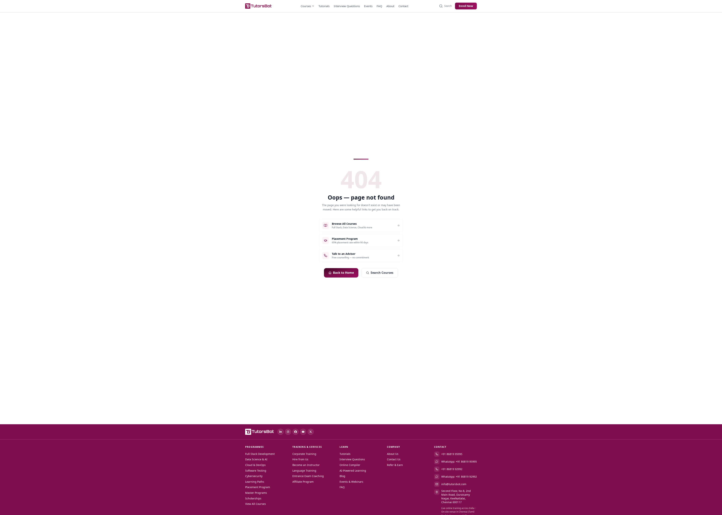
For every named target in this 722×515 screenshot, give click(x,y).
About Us (392, 454)
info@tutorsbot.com (453, 484)
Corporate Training (304, 454)
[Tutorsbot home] (258, 5)
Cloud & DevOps (255, 465)
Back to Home (343, 273)
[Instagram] (288, 432)
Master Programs (256, 493)
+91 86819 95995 (451, 454)
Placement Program (257, 487)
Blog (342, 476)
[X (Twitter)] (311, 432)
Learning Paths (254, 481)
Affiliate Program (303, 481)
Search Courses (382, 273)
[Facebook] (296, 432)
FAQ (379, 6)
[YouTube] (303, 432)
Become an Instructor (306, 465)
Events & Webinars (351, 481)
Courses (306, 6)
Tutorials (324, 6)
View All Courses (255, 504)
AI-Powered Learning (353, 470)
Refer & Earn (395, 465)
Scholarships (253, 498)
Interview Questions (347, 6)
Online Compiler (350, 465)
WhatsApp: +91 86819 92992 (459, 476)
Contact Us (393, 459)
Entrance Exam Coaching (308, 476)
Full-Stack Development (260, 454)
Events (368, 6)
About (390, 6)
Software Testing (255, 470)
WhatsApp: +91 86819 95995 (459, 461)
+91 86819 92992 (451, 469)
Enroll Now (466, 6)
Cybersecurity (253, 476)
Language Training (304, 470)
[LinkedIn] (281, 432)
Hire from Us (300, 459)
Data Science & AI (256, 459)
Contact (403, 6)
